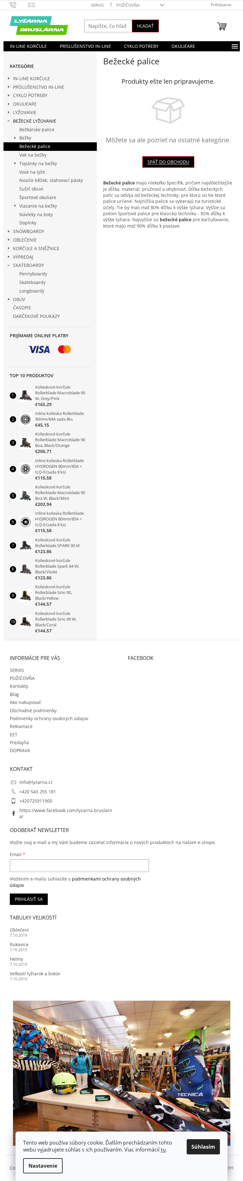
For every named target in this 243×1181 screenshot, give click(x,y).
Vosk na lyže (32, 172)
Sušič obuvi (31, 189)
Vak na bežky (33, 155)
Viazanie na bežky (38, 206)
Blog (14, 694)
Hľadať (145, 26)
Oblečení (19, 930)
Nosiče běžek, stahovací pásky (51, 180)
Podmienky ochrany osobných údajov (49, 718)
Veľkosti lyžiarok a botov (35, 974)
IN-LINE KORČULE (31, 78)
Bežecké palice (34, 146)
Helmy (16, 959)
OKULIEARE (25, 104)
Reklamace (21, 726)
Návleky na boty (36, 214)
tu (163, 1149)
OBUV (19, 299)
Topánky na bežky (38, 163)
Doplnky (27, 223)
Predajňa (19, 742)
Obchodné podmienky (33, 710)
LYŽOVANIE (24, 112)
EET (13, 735)
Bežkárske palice (36, 129)
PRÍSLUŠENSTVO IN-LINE (38, 87)
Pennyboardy (33, 274)
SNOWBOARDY (28, 231)
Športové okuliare (37, 197)
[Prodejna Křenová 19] (121, 1072)
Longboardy (31, 291)
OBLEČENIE (25, 240)
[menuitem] (28, 46)
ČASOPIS (22, 308)
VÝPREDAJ (23, 257)
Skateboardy (32, 282)
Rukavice (19, 944)
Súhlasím (203, 1146)
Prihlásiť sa (29, 899)
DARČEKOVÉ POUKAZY (36, 316)
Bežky (25, 138)
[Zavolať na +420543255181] (19, 4)
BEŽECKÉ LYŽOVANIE (34, 121)
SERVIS (97, 5)
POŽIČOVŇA (128, 5)
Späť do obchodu (168, 162)
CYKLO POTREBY (30, 95)
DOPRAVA (20, 750)
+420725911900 (35, 801)
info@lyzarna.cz (36, 782)
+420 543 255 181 (37, 792)
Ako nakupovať (25, 702)
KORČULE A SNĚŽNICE (36, 248)
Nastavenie (42, 1165)
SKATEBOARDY (28, 265)
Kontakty (19, 686)
